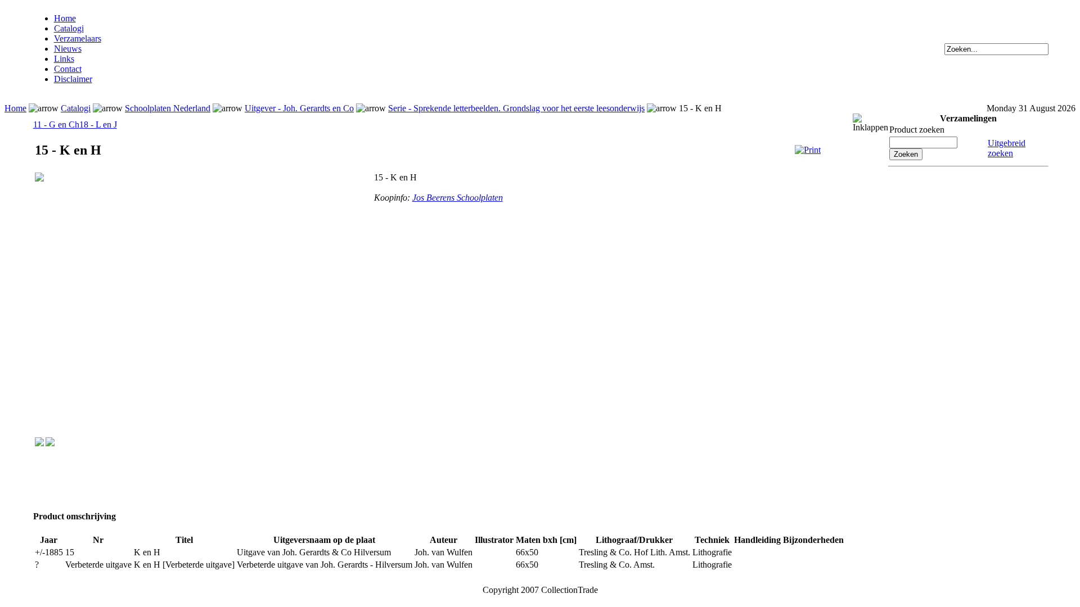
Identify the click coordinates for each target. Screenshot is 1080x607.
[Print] (808, 150)
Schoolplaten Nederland (167, 108)
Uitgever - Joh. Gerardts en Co (299, 108)
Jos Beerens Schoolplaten (457, 197)
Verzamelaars (77, 38)
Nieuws (68, 48)
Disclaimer (73, 79)
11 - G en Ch (56, 124)
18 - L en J (98, 124)
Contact (68, 69)
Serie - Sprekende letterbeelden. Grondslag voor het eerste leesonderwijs (516, 108)
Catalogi (69, 28)
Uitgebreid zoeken (1006, 148)
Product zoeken (916, 129)
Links (64, 59)
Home (65, 18)
